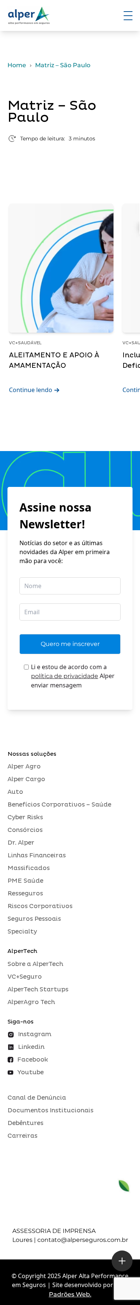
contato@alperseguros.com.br (82, 1239)
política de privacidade (64, 676)
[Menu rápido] (122, 1260)
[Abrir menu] (128, 15)
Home (16, 65)
